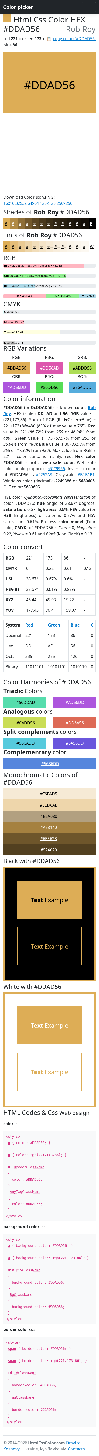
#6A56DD (75, 743)
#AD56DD (16, 387)
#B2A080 (48, 816)
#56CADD (25, 743)
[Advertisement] (49, 154)
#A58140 (48, 827)
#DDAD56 (16, 368)
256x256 (64, 203)
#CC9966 (56, 468)
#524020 (49, 850)
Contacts (76, 1449)
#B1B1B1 (86, 475)
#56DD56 (49, 387)
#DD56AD (49, 368)
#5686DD (50, 763)
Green (54, 625)
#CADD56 (25, 723)
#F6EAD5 (48, 794)
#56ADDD (82, 387)
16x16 (8, 203)
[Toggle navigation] (89, 7)
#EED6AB (48, 805)
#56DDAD (25, 702)
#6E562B (48, 838)
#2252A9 (44, 475)
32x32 (21, 203)
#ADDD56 (82, 368)
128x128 (48, 203)
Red (29, 625)
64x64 (33, 203)
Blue (75, 625)
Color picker (18, 7)
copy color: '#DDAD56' (74, 39)
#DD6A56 (75, 723)
